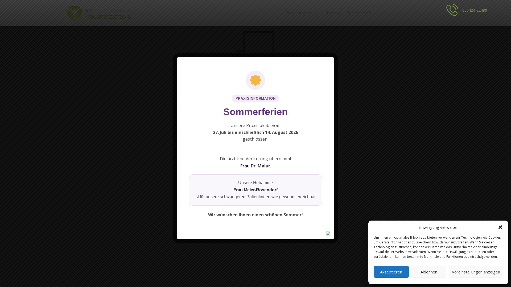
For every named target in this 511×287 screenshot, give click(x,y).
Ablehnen (429, 272)
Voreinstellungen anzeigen (476, 272)
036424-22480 (474, 10)
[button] (500, 227)
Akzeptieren (391, 272)
